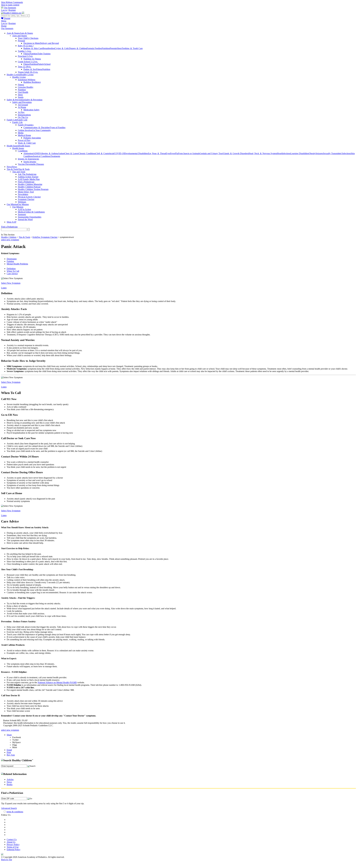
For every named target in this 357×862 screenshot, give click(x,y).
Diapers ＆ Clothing (78, 48)
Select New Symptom (10, 283)
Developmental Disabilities (136, 153)
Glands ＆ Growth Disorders (236, 153)
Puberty (41, 64)
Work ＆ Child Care (27, 143)
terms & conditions (15, 812)
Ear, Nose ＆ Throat (157, 153)
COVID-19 (119, 153)
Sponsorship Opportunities (29, 217)
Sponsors (22, 214)
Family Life (17, 122)
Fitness (26, 53)
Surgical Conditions (41, 156)
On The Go (23, 117)
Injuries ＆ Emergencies (28, 159)
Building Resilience (32, 82)
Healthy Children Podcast (29, 187)
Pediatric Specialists (32, 138)
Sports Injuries (29, 161)
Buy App (11, 755)
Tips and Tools (18, 172)
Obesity (312, 153)
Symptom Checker (26, 199)
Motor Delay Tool (26, 192)
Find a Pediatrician (26, 182)
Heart (279, 153)
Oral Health (23, 92)
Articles (10, 779)
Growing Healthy (25, 87)
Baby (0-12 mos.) (25, 46)
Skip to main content (10, 5)
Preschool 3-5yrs (25, 56)
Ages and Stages (19, 35)
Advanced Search (9, 808)
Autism (61, 153)
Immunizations (24, 115)
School (47, 64)
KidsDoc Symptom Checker (44, 237)
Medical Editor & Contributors (31, 212)
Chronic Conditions (87, 153)
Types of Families (57, 127)
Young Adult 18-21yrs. (28, 72)
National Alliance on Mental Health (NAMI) (57, 682)
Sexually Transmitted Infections (337, 153)
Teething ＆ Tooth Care (132, 48)
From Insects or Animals (189, 153)
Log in (4, 10)
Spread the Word (25, 219)
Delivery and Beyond (49, 43)
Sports (20, 97)
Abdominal (28, 153)
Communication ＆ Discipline (36, 127)
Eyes (168, 153)
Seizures (319, 153)
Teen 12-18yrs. (24, 66)
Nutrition (106, 48)
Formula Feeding (94, 48)
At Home (22, 107)
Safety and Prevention (22, 102)
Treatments (55, 156)
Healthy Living (19, 77)
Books (9, 784)
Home (4, 26)
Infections (286, 153)
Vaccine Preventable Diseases (31, 164)
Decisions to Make (31, 43)
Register (12, 10)
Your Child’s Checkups (28, 38)
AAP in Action (24, 209)
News (9, 782)
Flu (176, 153)
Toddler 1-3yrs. (24, 51)
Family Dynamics (25, 125)
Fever (172, 153)
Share (9, 735)
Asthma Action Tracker (28, 177)
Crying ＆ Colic (62, 48)
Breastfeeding (49, 48)
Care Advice (12, 273)
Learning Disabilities (299, 153)
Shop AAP (11, 222)
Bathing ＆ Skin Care (33, 48)
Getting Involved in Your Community (34, 130)
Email (9, 750)
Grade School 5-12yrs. (28, 61)
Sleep (119, 48)
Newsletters (23, 194)
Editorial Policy (13, 849)
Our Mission (17, 207)
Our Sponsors (10, 7)
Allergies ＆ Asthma (49, 153)
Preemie (113, 48)
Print (9, 752)
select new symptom (10, 239)
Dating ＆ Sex (29, 69)
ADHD (36, 153)
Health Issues (18, 148)
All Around (23, 105)
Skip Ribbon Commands (12, 2)
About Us (11, 842)
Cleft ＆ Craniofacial (105, 153)
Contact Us (12, 839)
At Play (21, 112)
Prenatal (21, 40)
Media (20, 133)
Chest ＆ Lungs (71, 153)
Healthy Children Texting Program (33, 189)
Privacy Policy (13, 844)
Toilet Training (44, 53)
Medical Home (24, 135)
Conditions (22, 151)
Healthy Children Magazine (30, 184)
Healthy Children (8, 237)
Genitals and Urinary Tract (211, 153)
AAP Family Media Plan (29, 179)
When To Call (13, 271)
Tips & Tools (24, 237)
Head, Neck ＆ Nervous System (263, 153)
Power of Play (24, 140)
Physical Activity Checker (29, 197)
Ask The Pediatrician (27, 174)
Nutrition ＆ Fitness (32, 59)
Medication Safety (31, 110)
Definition (11, 268)
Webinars (22, 202)
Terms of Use (13, 847)
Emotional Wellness (26, 79)
